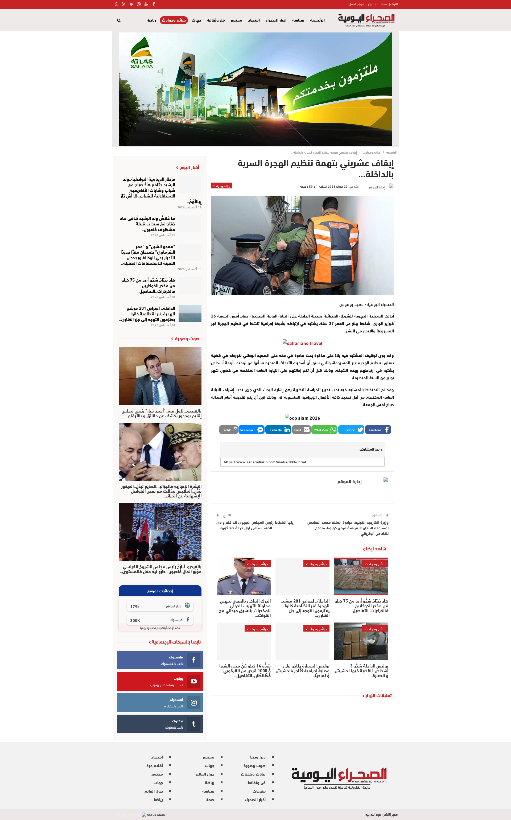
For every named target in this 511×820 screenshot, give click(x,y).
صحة (210, 799)
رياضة (151, 19)
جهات (196, 19)
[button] (378, 429)
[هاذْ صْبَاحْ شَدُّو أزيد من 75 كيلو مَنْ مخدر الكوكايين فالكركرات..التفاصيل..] (361, 576)
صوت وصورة (255, 765)
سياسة (298, 19)
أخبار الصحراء (276, 19)
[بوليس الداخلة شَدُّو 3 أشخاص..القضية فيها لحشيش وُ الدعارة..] (361, 641)
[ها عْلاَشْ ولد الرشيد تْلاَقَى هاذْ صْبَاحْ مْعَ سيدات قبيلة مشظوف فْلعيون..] (190, 223)
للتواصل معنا (389, 4)
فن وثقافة (216, 19)
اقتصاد (254, 19)
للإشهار (372, 4)
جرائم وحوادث (174, 19)
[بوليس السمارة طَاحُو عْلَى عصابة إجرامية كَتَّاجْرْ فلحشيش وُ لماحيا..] (302, 641)
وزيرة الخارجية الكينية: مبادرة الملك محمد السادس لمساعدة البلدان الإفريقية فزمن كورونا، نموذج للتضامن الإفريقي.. (348, 527)
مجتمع (236, 19)
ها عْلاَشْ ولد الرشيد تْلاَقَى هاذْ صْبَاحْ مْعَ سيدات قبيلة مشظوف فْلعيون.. (147, 223)
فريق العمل (356, 4)
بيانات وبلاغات (253, 773)
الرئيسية (317, 19)
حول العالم (205, 773)
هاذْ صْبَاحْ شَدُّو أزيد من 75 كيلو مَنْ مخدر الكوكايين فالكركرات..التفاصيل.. (148, 285)
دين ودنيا (258, 756)
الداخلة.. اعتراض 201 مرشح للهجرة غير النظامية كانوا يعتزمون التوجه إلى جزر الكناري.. (147, 313)
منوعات (259, 790)
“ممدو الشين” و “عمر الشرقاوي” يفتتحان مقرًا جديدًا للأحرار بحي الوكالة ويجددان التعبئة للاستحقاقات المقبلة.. (148, 254)
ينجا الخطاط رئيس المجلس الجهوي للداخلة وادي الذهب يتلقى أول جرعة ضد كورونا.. (255, 524)
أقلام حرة (154, 765)
